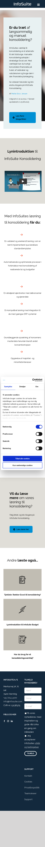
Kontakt (28, 776)
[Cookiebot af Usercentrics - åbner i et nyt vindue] (32, 380)
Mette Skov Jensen (19, 94)
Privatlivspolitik (31, 787)
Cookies (28, 781)
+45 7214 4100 (10, 698)
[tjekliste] (22, 570)
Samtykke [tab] (8, 387)
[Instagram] (8, 721)
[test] (22, 629)
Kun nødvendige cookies (23, 465)
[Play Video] (23, 181)
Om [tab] (36, 387)
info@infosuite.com (12, 701)
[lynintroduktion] (22, 600)
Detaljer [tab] (22, 387)
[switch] (39, 434)
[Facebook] (4, 721)
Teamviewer (30, 793)
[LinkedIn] (12, 721)
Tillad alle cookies (22, 459)
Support (28, 799)
